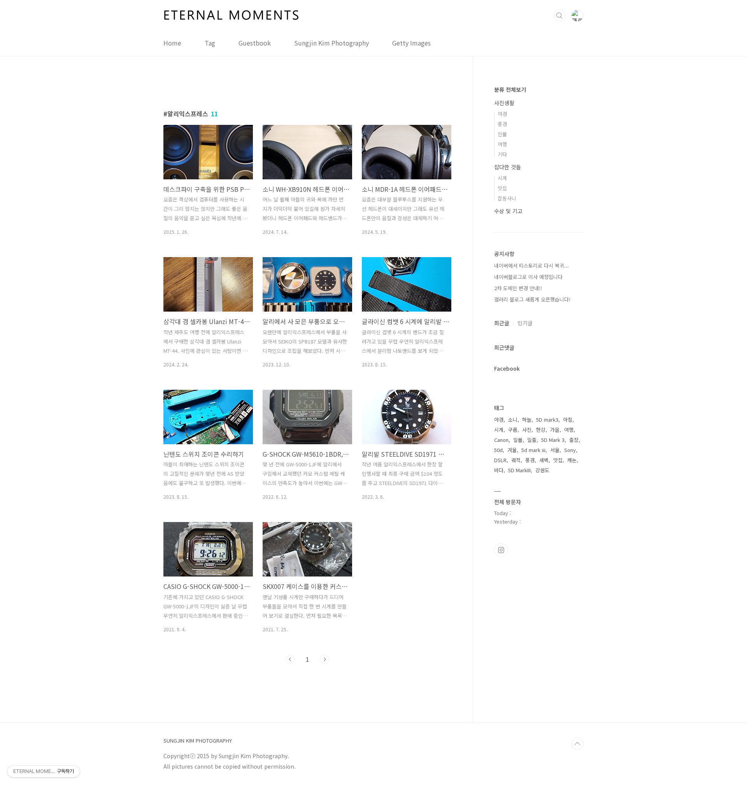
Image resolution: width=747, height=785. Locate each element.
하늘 (526, 419)
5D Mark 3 (553, 439)
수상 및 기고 (508, 211)
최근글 (501, 323)
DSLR (500, 460)
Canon (501, 439)
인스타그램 (501, 550)
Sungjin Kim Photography (331, 42)
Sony (570, 450)
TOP (577, 744)
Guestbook (254, 42)
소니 (512, 419)
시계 (502, 178)
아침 (567, 419)
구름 (512, 429)
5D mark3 (547, 419)
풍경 (502, 124)
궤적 (516, 460)
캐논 (572, 460)
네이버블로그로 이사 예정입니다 (528, 276)
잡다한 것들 (507, 167)
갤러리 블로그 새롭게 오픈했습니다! (532, 299)
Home (172, 42)
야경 (502, 113)
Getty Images (411, 42)
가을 (554, 429)
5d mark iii (533, 450)
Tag (210, 42)
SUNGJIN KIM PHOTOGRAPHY (197, 741)
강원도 (542, 470)
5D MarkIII (519, 470)
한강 (540, 429)
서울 (554, 450)
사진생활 (504, 103)
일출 (532, 439)
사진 (526, 429)
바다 (498, 470)
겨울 (512, 450)
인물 (502, 134)
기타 (502, 154)
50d (498, 450)
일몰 (518, 439)
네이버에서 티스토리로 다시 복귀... (531, 265)
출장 (574, 439)
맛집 (502, 188)
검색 (559, 15)
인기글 (525, 323)
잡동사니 (507, 198)
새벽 (544, 460)
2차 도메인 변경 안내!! (518, 288)
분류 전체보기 (510, 89)
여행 (502, 144)
